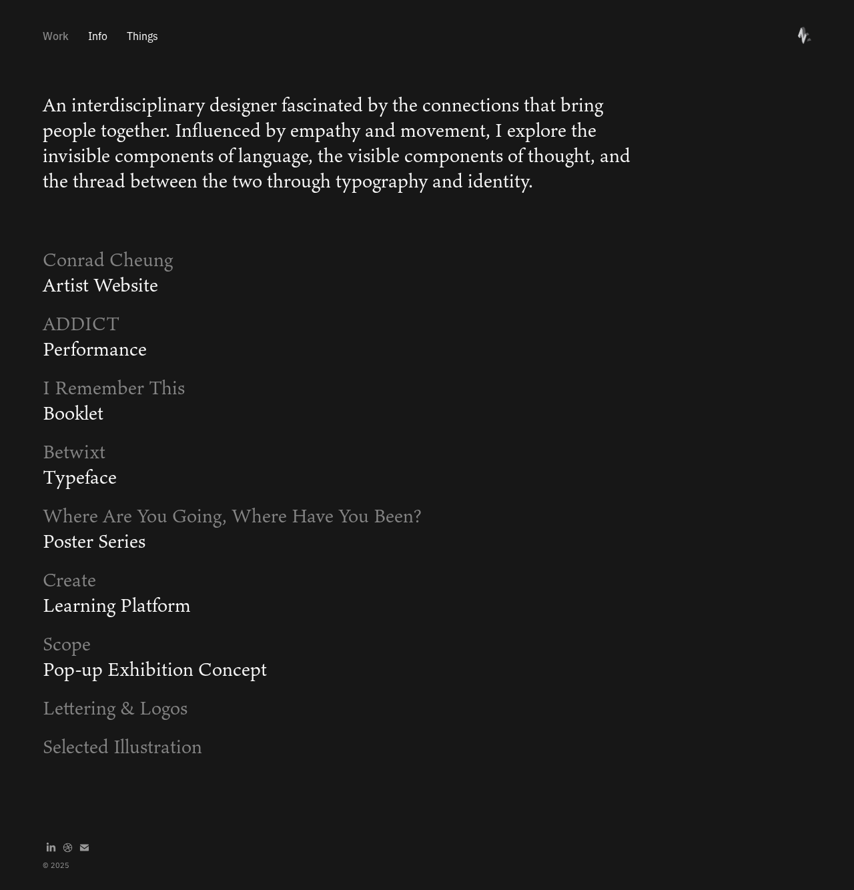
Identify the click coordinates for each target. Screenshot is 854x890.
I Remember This (114, 387)
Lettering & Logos (115, 708)
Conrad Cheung (108, 259)
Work (56, 35)
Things (142, 35)
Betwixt (74, 451)
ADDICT (81, 323)
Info (97, 35)
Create (69, 579)
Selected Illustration (122, 746)
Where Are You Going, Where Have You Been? (232, 515)
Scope (67, 643)
